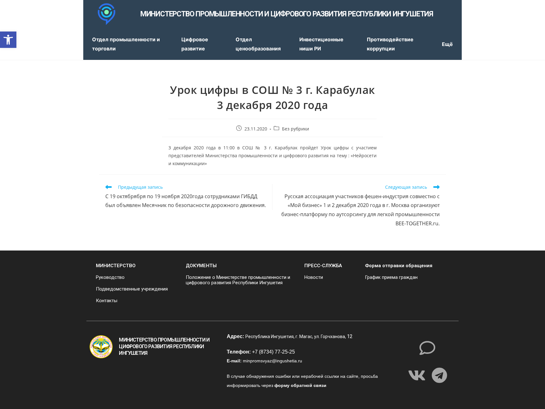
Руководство (110, 277)
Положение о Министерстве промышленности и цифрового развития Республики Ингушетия (238, 279)
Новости (313, 277)
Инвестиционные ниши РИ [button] (321, 44)
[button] (8, 40)
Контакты (106, 300)
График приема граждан (391, 277)
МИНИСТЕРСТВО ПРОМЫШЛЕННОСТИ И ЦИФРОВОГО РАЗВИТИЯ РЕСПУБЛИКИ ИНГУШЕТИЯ (286, 14)
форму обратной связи (300, 385)
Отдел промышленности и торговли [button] (126, 44)
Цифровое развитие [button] (194, 44)
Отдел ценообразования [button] (258, 44)
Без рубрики (295, 129)
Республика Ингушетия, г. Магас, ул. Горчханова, (296, 336)
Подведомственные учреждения (132, 289)
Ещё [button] (447, 44)
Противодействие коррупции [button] (390, 44)
